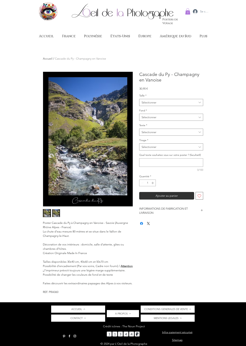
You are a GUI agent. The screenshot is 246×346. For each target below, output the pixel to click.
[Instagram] (75, 336)
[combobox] (171, 102)
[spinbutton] (147, 183)
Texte (143, 125)
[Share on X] (148, 223)
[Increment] (153, 183)
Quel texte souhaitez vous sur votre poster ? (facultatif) (170, 155)
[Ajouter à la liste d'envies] (199, 196)
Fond (143, 110)
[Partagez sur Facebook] (141, 223)
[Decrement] (142, 183)
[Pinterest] (64, 336)
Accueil (47, 58)
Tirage (143, 140)
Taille (142, 95)
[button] (187, 11)
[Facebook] (69, 336)
